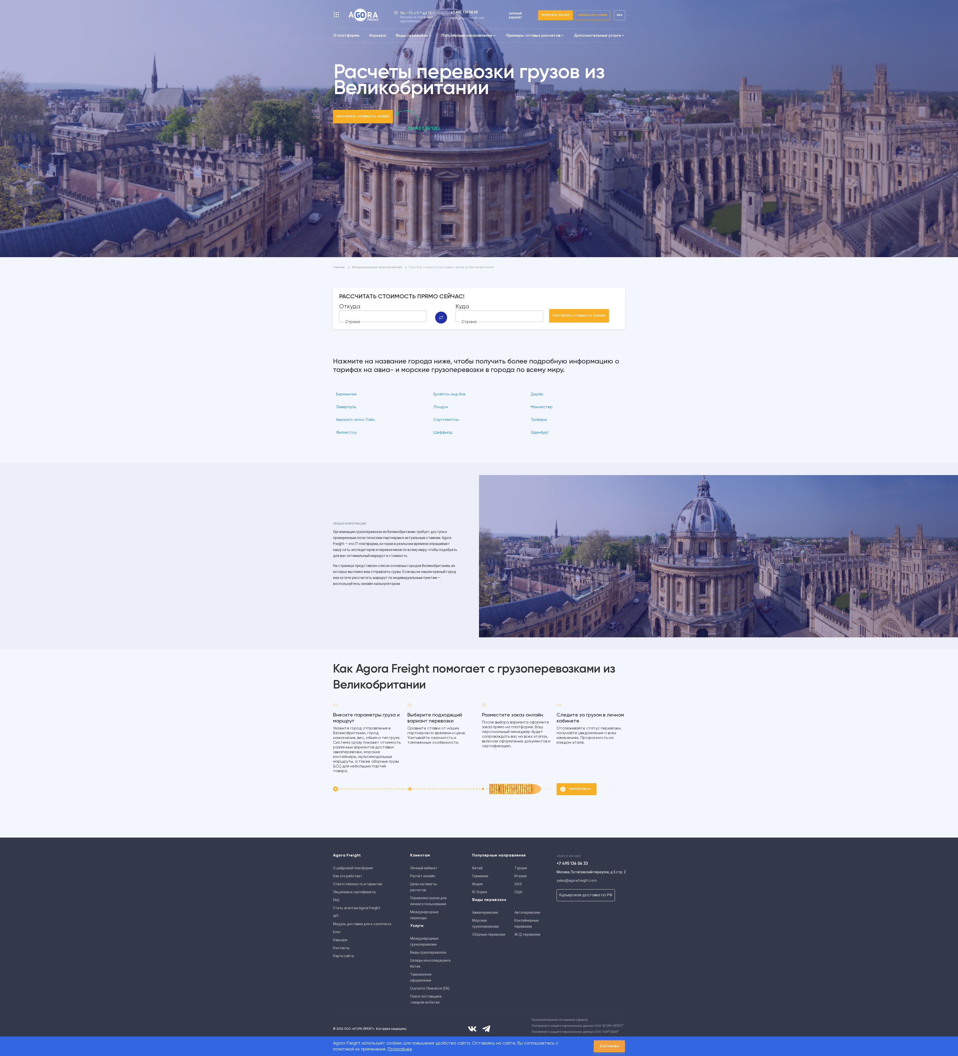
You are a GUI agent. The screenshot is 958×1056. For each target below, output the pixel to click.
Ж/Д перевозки (527, 934)
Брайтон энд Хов (449, 394)
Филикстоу (346, 433)
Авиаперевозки (485, 912)
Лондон (440, 407)
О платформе (346, 36)
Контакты (341, 948)
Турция (520, 868)
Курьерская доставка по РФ (585, 895)
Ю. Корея (479, 892)
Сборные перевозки (488, 934)
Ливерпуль (346, 407)
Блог (337, 932)
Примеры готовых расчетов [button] (533, 36)
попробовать (580, 789)
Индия (477, 884)
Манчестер (542, 407)
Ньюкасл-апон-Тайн (355, 420)
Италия (520, 876)
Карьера (377, 36)
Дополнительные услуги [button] (597, 36)
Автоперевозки (527, 912)
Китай (477, 868)
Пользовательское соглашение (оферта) (560, 1020)
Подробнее (399, 1049)
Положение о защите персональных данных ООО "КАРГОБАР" (575, 1032)
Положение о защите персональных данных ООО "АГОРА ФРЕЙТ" (578, 1026)
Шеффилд (442, 433)
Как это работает (347, 876)
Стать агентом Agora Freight (356, 908)
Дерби (537, 394)
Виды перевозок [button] (412, 36)
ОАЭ (518, 884)
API (335, 916)
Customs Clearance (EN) (430, 988)
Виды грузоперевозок (428, 952)
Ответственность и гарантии (357, 884)
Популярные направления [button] (467, 36)
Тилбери (539, 420)
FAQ (336, 900)
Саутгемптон (446, 420)
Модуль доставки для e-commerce (362, 924)
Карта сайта (343, 956)
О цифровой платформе (353, 868)
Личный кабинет (424, 868)
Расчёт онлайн (422, 876)
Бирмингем (346, 394)
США (518, 892)
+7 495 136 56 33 (464, 12)
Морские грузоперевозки (485, 923)
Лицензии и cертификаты (354, 892)
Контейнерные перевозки (526, 923)
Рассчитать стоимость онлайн (363, 116)
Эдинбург (540, 433)
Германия (480, 876)
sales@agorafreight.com (467, 18)
